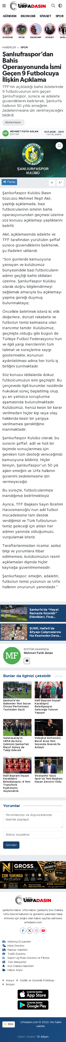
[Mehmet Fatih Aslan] (12, 655)
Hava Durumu (16, 945)
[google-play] (33, 1005)
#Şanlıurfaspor (13, 122)
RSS (10, 1024)
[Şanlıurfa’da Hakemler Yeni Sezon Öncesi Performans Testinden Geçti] (17, 689)
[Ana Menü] (4, 5)
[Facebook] (23, 931)
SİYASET (45, 16)
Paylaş (11, 182)
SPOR (60, 16)
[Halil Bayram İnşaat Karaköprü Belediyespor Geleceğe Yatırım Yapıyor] (49, 689)
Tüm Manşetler (17, 962)
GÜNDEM (9, 16)
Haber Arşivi (15, 970)
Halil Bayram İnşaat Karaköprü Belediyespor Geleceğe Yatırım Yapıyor (47, 706)
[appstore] (33, 994)
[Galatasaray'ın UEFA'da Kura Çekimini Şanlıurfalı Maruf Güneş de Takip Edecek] (17, 727)
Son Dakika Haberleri (21, 966)
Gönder (11, 845)
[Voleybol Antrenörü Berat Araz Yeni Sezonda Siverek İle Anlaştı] (49, 727)
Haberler (9, 47)
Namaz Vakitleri (17, 950)
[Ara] (53, 5)
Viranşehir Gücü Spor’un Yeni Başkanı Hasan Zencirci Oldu (49, 779)
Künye (10, 980)
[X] (30, 931)
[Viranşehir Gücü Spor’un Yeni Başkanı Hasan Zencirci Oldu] (49, 764)
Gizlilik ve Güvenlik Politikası (37, 980)
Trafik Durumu (16, 954)
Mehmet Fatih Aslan (38, 653)
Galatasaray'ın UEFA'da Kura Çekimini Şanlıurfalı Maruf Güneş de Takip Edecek (16, 744)
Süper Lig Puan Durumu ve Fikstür (29, 958)
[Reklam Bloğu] (33, 874)
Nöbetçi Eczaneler (19, 941)
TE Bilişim (42, 1036)
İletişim (10, 984)
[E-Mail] (27, 661)
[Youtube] (43, 931)
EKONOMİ (28, 16)
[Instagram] (36, 931)
